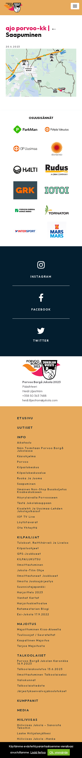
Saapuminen (31, 31)
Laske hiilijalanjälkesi (34, 733)
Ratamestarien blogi (33, 609)
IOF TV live (26, 516)
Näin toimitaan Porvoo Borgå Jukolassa (40, 449)
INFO (21, 437)
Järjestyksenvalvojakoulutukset (42, 691)
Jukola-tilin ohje (30, 570)
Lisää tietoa (38, 752)
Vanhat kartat (28, 597)
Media (23, 710)
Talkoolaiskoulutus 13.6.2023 (40, 669)
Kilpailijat (28, 537)
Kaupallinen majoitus (33, 640)
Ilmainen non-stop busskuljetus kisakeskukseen (42, 490)
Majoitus (26, 624)
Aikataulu (24, 442)
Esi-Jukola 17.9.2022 (33, 614)
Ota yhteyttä (27, 527)
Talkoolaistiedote (31, 685)
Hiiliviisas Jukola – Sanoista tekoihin (39, 726)
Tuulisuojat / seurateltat (36, 635)
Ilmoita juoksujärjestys (35, 581)
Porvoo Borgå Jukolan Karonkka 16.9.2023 (42, 662)
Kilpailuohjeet (28, 548)
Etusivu (25, 418)
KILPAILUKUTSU (29, 559)
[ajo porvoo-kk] (41, 72)
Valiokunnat (26, 680)
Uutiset (25, 427)
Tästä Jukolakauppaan (34, 503)
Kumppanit (28, 701)
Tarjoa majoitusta (31, 646)
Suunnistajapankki (31, 586)
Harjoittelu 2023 (30, 592)
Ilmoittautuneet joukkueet (37, 575)
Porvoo (23, 461)
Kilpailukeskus (28, 467)
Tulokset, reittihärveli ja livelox (43, 542)
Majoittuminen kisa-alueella (39, 629)
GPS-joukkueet (29, 553)
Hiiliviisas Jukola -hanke (36, 738)
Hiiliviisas (27, 720)
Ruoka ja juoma (29, 478)
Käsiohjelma (26, 456)
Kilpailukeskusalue (31, 472)
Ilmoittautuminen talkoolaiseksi (42, 674)
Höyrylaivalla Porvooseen (37, 497)
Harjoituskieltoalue (32, 603)
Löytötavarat (27, 522)
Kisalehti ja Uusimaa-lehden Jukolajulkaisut (40, 509)
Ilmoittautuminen (30, 564)
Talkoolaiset (31, 655)
